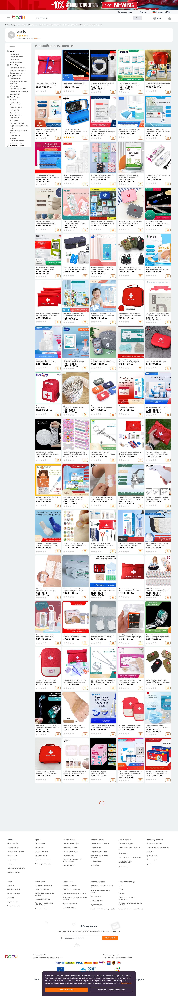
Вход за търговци (125, 12)
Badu (6, 25)
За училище (14, 86)
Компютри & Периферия (28, 25)
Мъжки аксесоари (16, 62)
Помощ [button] (143, 12)
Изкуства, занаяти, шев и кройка (18, 132)
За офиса (13, 138)
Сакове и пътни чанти (17, 73)
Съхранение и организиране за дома (19, 127)
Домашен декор (15, 102)
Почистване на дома (17, 123)
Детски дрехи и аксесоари (19, 91)
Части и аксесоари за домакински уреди (17, 142)
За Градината (14, 120)
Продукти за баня (16, 105)
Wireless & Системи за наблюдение (50, 25)
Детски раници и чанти (18, 89)
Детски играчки (15, 78)
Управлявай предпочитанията (111, 990)
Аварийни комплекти (95, 25)
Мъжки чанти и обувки (17, 70)
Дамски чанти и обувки (18, 68)
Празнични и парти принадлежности (16, 114)
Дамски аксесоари (16, 57)
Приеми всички (67, 990)
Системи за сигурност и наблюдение (74, 25)
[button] (8, 17)
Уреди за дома (15, 135)
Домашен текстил (16, 108)
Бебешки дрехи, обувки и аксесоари (18, 82)
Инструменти (14, 110)
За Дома (13, 100)
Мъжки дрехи (14, 59)
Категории (11, 47)
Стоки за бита (14, 118)
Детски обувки (15, 94)
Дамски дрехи (14, 54)
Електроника (15, 25)
